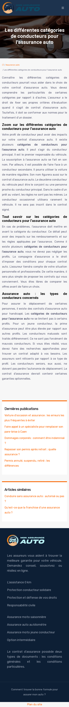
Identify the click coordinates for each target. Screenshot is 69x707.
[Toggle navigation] (62, 8)
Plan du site (34, 704)
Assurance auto (13, 65)
